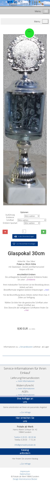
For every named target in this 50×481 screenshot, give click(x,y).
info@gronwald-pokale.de (25, 445)
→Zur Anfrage (25, 412)
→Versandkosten (25, 347)
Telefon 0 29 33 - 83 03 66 (25, 437)
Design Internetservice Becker (25, 479)
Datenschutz (25, 474)
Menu (38, 11)
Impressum (25, 471)
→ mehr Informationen (25, 381)
